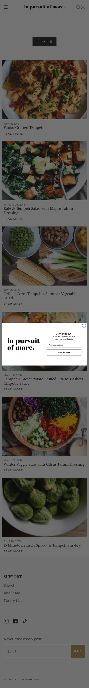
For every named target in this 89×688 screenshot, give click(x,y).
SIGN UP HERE (64, 352)
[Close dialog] (84, 325)
